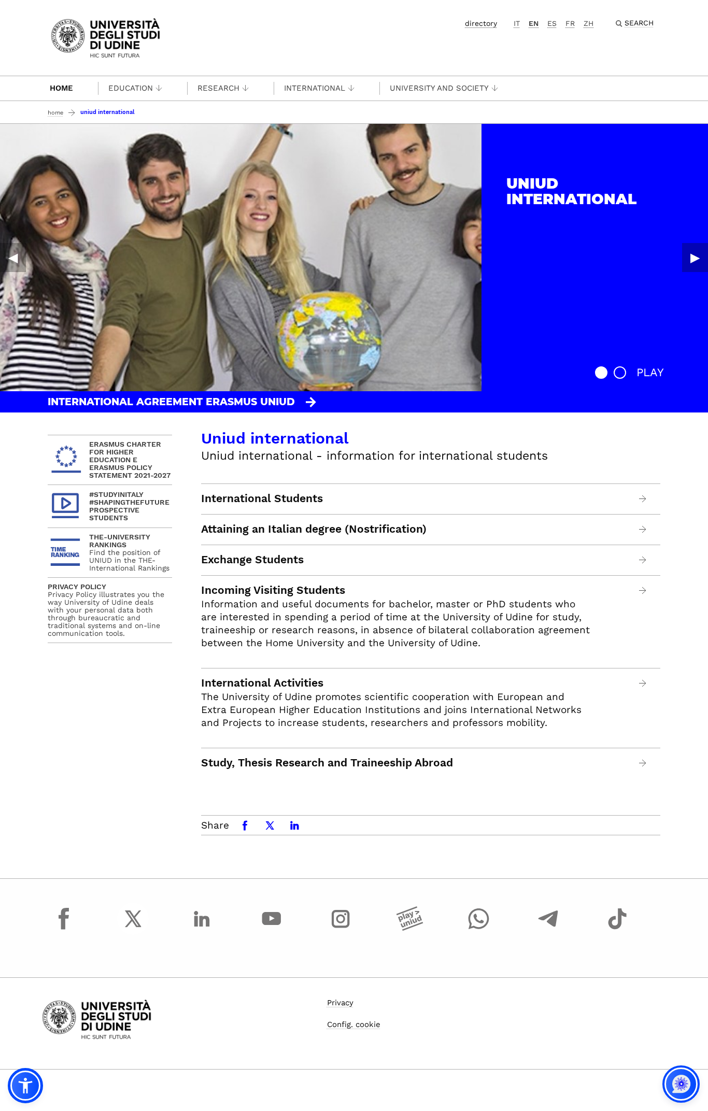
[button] (601, 372)
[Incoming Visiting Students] (642, 590)
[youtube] (272, 928)
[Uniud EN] (105, 37)
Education (130, 88)
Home (61, 88)
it (517, 23)
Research (218, 88)
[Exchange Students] (642, 559)
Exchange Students (252, 559)
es (552, 23)
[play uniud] (410, 928)
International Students (262, 498)
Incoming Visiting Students (273, 590)
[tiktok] (617, 928)
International (314, 88)
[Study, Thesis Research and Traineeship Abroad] (642, 763)
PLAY (650, 372)
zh (588, 23)
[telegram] (548, 928)
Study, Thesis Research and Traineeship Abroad (327, 763)
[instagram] (340, 928)
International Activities (262, 683)
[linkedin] (202, 928)
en (534, 23)
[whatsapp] (479, 928)
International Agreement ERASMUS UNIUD (171, 402)
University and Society (439, 88)
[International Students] (642, 498)
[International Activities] (642, 683)
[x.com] (133, 928)
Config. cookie (353, 1024)
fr (570, 23)
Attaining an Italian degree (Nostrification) (314, 529)
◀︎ (13, 257)
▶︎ (695, 257)
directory (481, 23)
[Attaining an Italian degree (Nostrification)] (642, 529)
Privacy (340, 1002)
